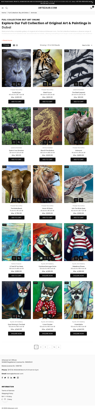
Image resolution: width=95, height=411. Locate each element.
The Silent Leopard (78, 92)
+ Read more (7, 40)
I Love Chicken (47, 324)
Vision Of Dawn (47, 208)
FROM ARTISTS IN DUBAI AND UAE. (47, 2)
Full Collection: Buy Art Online (18, 13)
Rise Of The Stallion (47, 150)
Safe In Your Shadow (16, 150)
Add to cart (16, 102)
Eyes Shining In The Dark (16, 324)
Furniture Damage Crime (47, 266)
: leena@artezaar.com (14, 374)
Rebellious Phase (78, 266)
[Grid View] (14, 45)
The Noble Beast (16, 208)
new (4, 51)
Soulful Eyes (16, 92)
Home (4, 13)
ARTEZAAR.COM (47, 8)
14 (54, 347)
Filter (7, 45)
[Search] (7, 8)
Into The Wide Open (78, 208)
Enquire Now (47, 275)
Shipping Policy (7, 393)
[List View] (17, 45)
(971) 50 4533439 (14, 370)
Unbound (78, 150)
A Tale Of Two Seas (16, 266)
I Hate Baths (78, 324)
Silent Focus (47, 92)
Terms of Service (8, 390)
